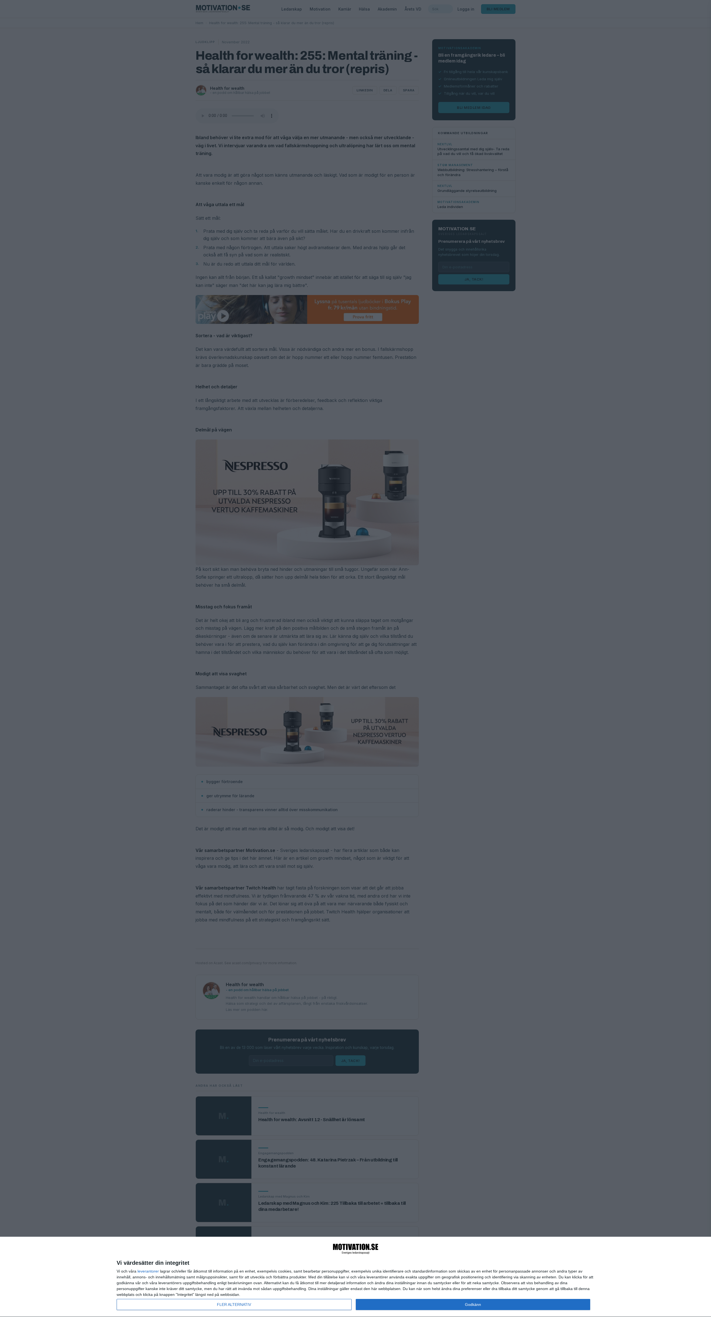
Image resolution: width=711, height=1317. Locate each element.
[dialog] (355, 1277)
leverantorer (148, 1271)
